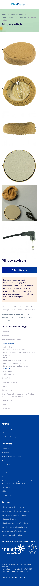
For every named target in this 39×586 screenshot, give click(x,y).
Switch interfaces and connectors (16, 366)
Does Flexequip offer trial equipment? (16, 531)
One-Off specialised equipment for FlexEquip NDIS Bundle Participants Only (19, 395)
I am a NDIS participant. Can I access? (16, 511)
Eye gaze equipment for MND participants (19, 352)
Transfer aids (6, 408)
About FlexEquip (8, 429)
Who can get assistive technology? (15, 507)
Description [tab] (6, 306)
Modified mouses (9, 358)
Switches (6, 369)
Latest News (6, 433)
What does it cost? (9, 519)
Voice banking (8, 374)
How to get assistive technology (14, 515)
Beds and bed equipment (11, 340)
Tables (4, 404)
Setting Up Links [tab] (8, 310)
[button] (3, 4)
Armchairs (6, 332)
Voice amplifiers (9, 371)
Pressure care (7, 400)
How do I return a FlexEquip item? (14, 527)
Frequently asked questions (12, 535)
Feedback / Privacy (9, 437)
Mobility (5, 386)
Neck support (7, 390)
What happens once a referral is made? (16, 523)
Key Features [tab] (29, 306)
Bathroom (6, 336)
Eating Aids (6, 378)
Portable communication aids (14, 363)
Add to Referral (19, 270)
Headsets (6, 355)
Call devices (7, 347)
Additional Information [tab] (26, 310)
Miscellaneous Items (9, 382)
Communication (8, 344)
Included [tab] (17, 306)
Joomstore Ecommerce (18, 577)
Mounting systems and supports (15, 361)
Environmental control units (14, 350)
